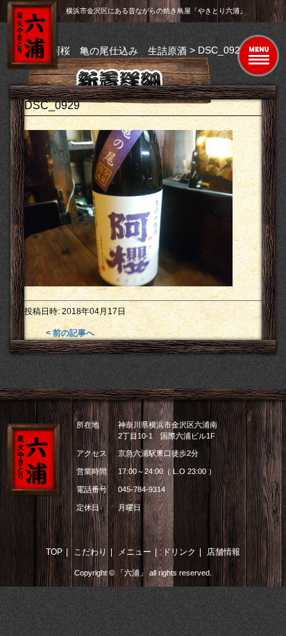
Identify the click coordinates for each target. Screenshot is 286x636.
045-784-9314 (141, 489)
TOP (54, 552)
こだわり (90, 552)
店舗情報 (223, 552)
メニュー (134, 552)
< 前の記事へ (70, 333)
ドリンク (179, 552)
